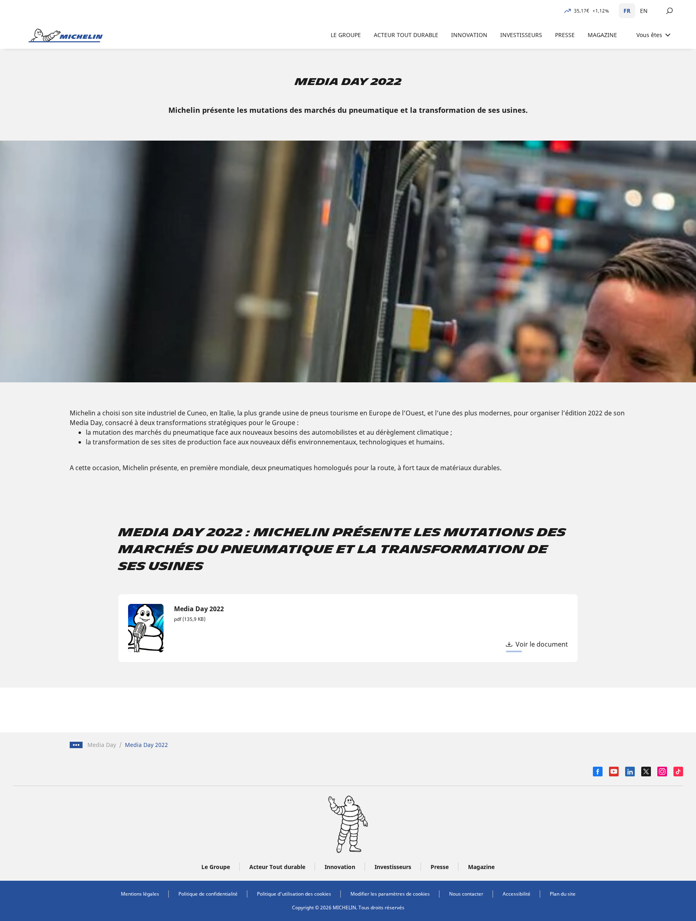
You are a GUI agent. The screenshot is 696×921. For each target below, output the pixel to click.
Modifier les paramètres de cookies (390, 893)
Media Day (101, 745)
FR (627, 11)
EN (644, 11)
